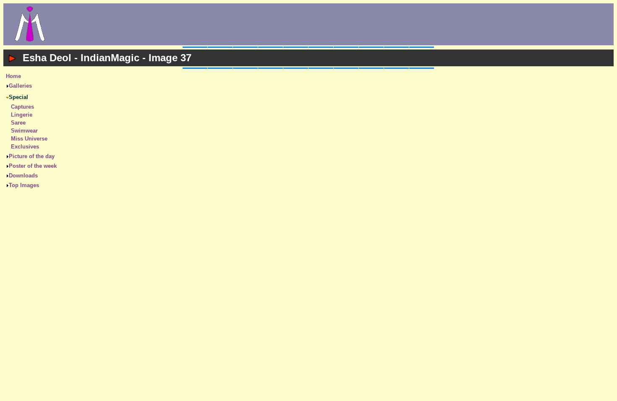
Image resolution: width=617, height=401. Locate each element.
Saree (18, 123)
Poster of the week (33, 166)
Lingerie (21, 115)
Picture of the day (32, 156)
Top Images (24, 185)
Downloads (23, 175)
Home (13, 76)
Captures (22, 107)
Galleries (20, 86)
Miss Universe (29, 138)
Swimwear (24, 131)
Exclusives (25, 146)
